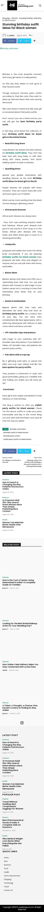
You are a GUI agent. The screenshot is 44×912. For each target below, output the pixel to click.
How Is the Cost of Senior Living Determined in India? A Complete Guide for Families (18, 582)
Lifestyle (14, 18)
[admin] (4, 35)
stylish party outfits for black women (17, 439)
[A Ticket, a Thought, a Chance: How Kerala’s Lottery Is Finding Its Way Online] (22, 687)
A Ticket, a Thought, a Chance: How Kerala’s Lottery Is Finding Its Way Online (20, 708)
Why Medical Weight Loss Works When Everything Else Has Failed (12, 842)
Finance (5, 817)
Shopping (6, 18)
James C (5, 588)
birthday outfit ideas (18, 429)
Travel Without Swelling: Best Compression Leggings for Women (12, 805)
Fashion (5, 799)
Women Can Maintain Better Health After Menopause (12, 524)
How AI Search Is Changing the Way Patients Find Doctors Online (12, 485)
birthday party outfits (11, 436)
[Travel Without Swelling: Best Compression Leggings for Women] (34, 804)
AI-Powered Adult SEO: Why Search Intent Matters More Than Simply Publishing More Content (12, 505)
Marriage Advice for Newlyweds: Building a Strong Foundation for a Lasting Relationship (33, 463)
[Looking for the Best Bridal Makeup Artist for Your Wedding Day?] (22, 605)
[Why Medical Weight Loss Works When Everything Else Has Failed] (34, 841)
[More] (34, 40)
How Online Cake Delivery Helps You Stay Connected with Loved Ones (20, 665)
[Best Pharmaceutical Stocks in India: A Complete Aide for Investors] (34, 822)
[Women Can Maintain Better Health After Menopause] (34, 525)
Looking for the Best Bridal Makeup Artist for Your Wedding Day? (19, 624)
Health (4, 520)
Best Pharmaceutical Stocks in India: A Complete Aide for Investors (12, 824)
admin (11, 35)
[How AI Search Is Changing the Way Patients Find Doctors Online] (34, 485)
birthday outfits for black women (15, 432)
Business (5, 479)
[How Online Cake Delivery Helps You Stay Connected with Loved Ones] (22, 646)
